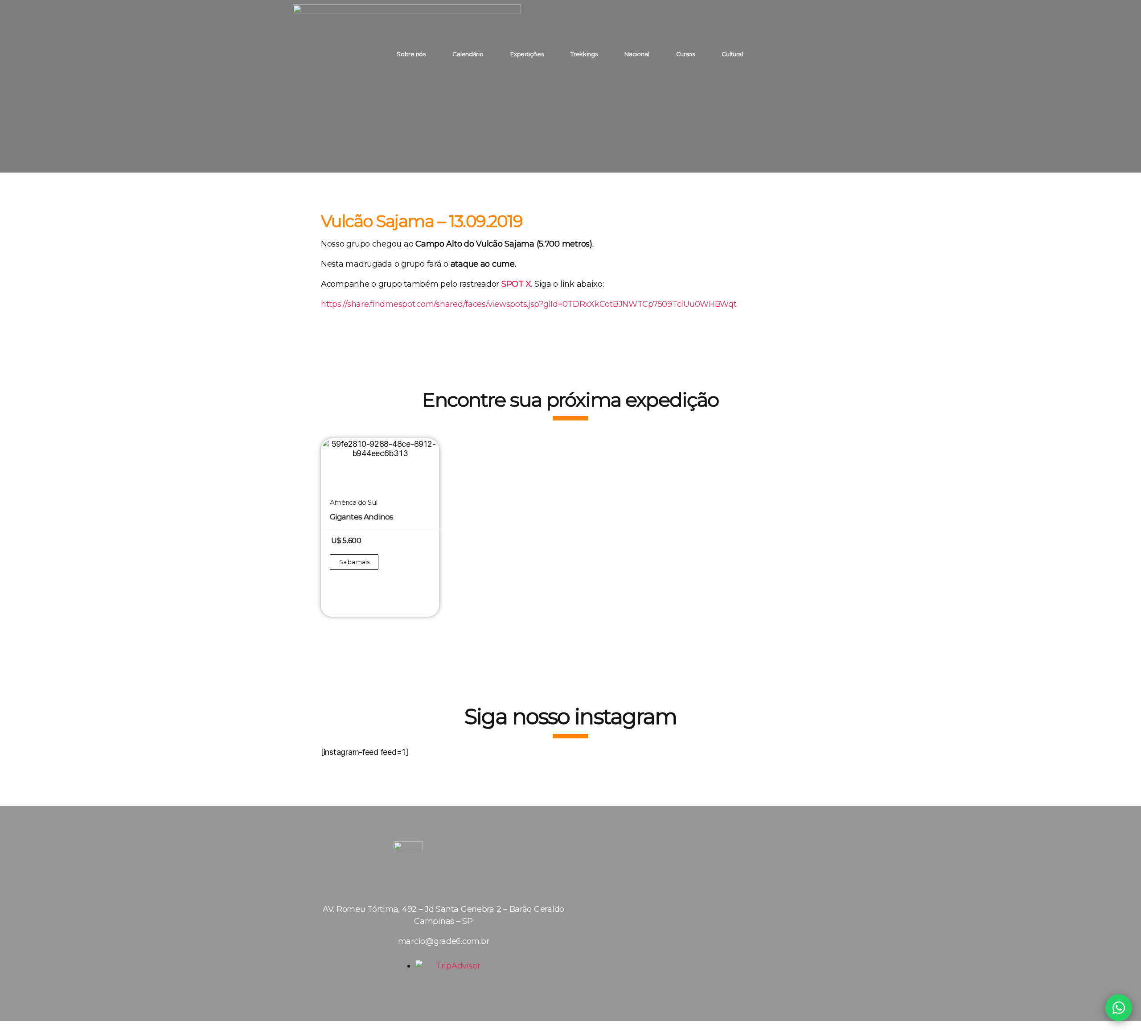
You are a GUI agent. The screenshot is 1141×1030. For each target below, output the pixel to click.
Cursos (685, 54)
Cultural (732, 54)
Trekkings (584, 54)
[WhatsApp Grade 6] (1118, 1007)
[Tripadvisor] (830, 54)
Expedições (526, 54)
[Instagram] (781, 54)
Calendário (467, 54)
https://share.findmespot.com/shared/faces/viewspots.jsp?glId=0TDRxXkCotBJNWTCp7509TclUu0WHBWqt (529, 304)
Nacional (636, 54)
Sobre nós (411, 54)
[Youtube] (806, 54)
